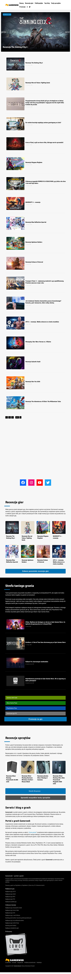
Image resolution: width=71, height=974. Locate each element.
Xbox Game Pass (12, 703)
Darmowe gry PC (12, 713)
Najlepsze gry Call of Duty (12, 923)
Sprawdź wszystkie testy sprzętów (35, 798)
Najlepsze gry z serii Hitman (12, 915)
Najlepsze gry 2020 (10, 894)
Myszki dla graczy (34, 791)
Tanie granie (32, 832)
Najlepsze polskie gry (11, 901)
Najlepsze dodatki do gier (12, 928)
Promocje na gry (35, 719)
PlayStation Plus (12, 708)
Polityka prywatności (30, 962)
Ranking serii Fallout (10, 925)
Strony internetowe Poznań (28, 966)
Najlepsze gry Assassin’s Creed (13, 907)
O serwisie (8, 962)
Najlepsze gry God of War (12, 910)
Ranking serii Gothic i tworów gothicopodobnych (18, 918)
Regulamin (20, 962)
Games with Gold (12, 698)
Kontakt (14, 962)
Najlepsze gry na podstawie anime (14, 920)
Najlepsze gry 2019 (10, 891)
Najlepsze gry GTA (10, 913)
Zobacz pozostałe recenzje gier (35, 571)
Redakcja (39, 962)
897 (17, 417)
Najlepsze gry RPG (10, 896)
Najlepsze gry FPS (10, 899)
